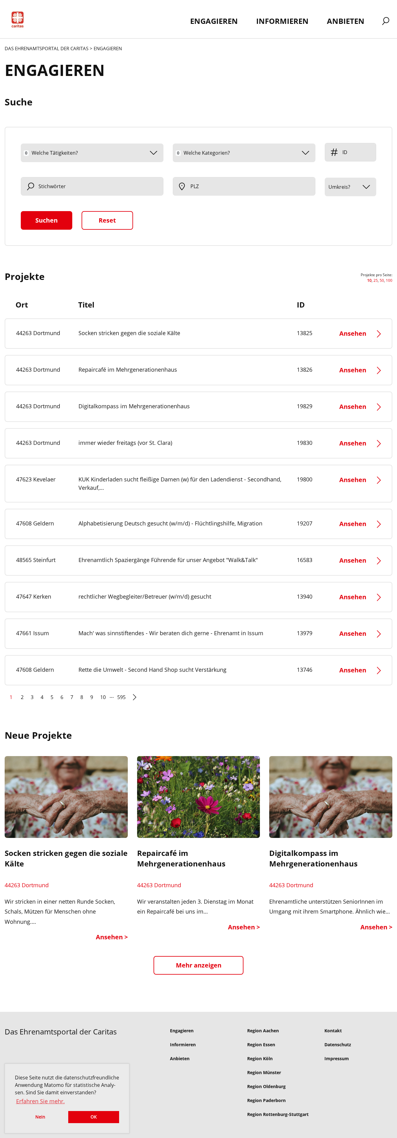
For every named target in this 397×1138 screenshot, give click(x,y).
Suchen (46, 220)
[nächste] (134, 700)
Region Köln (260, 1058)
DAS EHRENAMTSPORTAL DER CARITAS (46, 48)
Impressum (336, 1058)
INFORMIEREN (282, 21)
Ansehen (352, 333)
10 (103, 697)
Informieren (183, 1044)
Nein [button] (40, 1117)
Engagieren (182, 1031)
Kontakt (333, 1031)
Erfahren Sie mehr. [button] (40, 1101)
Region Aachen (263, 1031)
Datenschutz (337, 1044)
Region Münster (264, 1072)
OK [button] (94, 1117)
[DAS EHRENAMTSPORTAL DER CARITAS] (20, 20)
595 (121, 697)
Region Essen (261, 1044)
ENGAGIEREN (214, 21)
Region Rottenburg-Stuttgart (278, 1114)
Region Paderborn (266, 1100)
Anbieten (180, 1058)
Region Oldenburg (266, 1086)
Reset (107, 220)
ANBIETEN (345, 21)
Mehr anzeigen (198, 965)
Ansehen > (112, 937)
